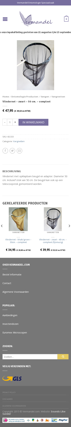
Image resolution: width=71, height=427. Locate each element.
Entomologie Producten (24, 96)
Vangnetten (58, 96)
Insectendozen (10, 323)
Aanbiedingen (9, 315)
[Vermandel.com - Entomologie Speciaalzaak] (36, 17)
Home (5, 96)
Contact (6, 283)
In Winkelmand (33, 122)
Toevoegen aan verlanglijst (60, 48)
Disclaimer (7, 399)
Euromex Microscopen (14, 332)
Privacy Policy (9, 392)
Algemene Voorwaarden (15, 291)
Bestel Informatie (11, 274)
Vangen (45, 96)
